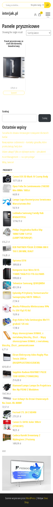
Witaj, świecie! (8, 162)
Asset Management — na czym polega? (18, 157)
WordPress (31, 498)
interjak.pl (10, 13)
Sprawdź (14, 92)
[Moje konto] (35, 14)
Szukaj (5, 111)
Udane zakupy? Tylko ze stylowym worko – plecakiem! (24, 151)
